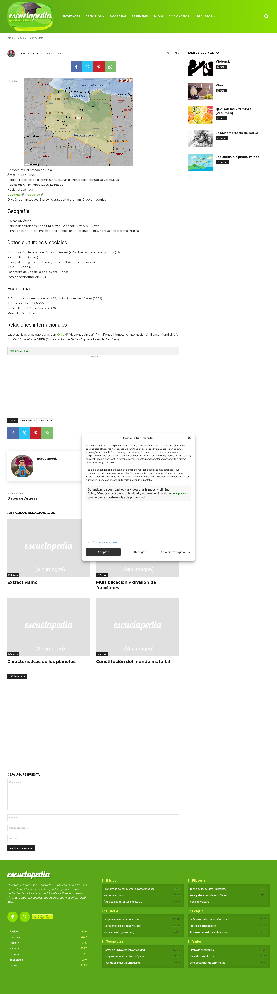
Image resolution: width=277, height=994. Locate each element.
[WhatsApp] (110, 66)
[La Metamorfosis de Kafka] (200, 138)
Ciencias (223, 162)
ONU (61, 334)
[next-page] (196, 177)
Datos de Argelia (22, 498)
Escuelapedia (30, 53)
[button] (189, 438)
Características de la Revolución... (123, 925)
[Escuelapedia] (11, 53)
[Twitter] (87, 66)
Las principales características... (122, 919)
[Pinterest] (99, 66)
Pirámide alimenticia (202, 949)
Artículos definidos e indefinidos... (209, 932)
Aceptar (103, 552)
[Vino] (200, 91)
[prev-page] (190, 177)
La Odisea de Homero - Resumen (209, 919)
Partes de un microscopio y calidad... (125, 949)
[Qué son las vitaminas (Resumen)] (200, 115)
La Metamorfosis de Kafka (237, 133)
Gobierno (14, 194)
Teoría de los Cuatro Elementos (208, 888)
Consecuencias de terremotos (207, 962)
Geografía (45, 420)
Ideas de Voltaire (199, 901)
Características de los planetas (41, 661)
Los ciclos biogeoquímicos (237, 157)
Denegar (140, 552)
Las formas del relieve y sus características (129, 888)
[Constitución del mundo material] (137, 627)
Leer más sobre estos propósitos (102, 542)
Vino (219, 85)
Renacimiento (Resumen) (119, 932)
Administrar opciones (175, 552)
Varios (223, 67)
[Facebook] (76, 66)
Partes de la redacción (203, 925)
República (32, 194)
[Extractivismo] (48, 548)
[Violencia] (200, 67)
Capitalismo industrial (202, 956)
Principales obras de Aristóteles (208, 895)
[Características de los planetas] (48, 627)
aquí (10, 901)
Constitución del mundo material (133, 661)
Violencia (223, 61)
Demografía (27, 420)
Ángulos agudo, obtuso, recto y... (123, 901)
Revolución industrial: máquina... (123, 962)
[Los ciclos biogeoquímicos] (200, 162)
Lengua (223, 138)
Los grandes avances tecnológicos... (125, 956)
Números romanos (115, 895)
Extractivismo (22, 582)
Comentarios (22, 351)
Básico (14, 575)
